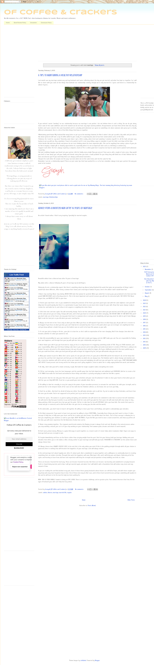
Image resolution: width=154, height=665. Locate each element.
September (148, 290)
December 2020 (19, 294)
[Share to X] (92, 194)
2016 (144, 326)
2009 (16, 315)
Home (8, 22)
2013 (144, 335)
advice (45, 492)
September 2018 (19, 280)
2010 (144, 345)
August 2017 (18, 321)
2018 (144, 319)
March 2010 (18, 310)
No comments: (79, 194)
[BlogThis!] (90, 194)
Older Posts (131, 500)
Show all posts (99, 65)
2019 (144, 316)
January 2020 (19, 326)
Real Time (16, 329)
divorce (50, 492)
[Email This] (88, 194)
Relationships (53, 197)
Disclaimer (33, 22)
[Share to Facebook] (94, 194)
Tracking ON (23, 329)
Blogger (97, 660)
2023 (144, 303)
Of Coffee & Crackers (60, 12)
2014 (144, 332)
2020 (144, 313)
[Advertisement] (87, 43)
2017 (144, 323)
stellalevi (83, 660)
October (147, 287)
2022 (144, 307)
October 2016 (19, 289)
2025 (144, 266)
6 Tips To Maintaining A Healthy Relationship (60, 75)
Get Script (9, 329)
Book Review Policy (20, 22)
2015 (144, 329)
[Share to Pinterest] (96, 194)
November (148, 269)
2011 (144, 342)
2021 (144, 310)
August (147, 293)
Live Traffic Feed (17, 275)
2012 (144, 338)
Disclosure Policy (46, 22)
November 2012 (19, 305)
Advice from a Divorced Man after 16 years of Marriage (65, 208)
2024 (144, 300)
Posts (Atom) (92, 505)
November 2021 (13, 285)
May (146, 296)
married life (62, 492)
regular (69, 492)
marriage (46, 197)
